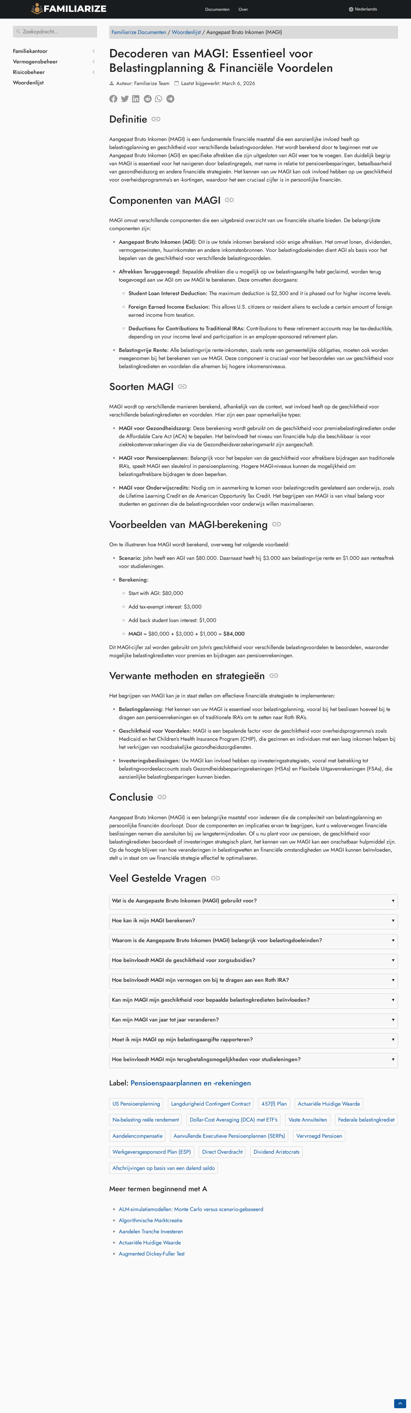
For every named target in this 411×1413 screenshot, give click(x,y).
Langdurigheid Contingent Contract (210, 1104)
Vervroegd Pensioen (319, 1136)
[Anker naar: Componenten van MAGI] (229, 200)
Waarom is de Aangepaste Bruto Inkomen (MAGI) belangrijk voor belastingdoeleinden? (217, 940)
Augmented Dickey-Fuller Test (151, 1254)
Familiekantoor (30, 51)
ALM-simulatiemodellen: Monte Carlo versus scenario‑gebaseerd (191, 1209)
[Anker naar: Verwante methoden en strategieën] (273, 675)
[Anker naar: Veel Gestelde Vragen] (215, 878)
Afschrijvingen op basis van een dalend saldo (164, 1168)
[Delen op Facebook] (115, 97)
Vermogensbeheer (35, 62)
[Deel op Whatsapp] (160, 97)
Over (243, 9)
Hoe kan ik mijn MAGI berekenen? (153, 920)
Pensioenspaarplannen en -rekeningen (191, 1083)
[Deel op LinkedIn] (138, 97)
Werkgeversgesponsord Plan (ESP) (152, 1152)
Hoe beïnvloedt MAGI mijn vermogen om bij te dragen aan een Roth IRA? (200, 980)
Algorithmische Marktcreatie (150, 1220)
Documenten (217, 9)
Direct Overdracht (222, 1152)
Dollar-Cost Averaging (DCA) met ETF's (233, 1120)
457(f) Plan (274, 1104)
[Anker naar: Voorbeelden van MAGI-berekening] (276, 524)
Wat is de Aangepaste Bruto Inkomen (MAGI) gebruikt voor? (184, 901)
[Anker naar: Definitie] (156, 119)
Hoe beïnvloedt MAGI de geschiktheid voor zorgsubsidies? (183, 960)
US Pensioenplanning (136, 1104)
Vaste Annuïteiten (308, 1120)
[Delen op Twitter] (126, 97)
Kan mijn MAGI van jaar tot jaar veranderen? (165, 1020)
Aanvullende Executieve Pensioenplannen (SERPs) (229, 1136)
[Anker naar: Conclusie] (162, 797)
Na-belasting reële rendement (146, 1120)
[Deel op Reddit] (149, 97)
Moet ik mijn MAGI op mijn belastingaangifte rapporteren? (182, 1039)
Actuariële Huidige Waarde (329, 1104)
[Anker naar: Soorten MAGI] (182, 386)
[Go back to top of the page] (400, 1403)
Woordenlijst (28, 83)
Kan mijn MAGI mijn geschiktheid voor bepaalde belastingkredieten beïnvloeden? (211, 1000)
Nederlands (365, 9)
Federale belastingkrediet (366, 1120)
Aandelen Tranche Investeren (151, 1231)
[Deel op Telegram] (172, 97)
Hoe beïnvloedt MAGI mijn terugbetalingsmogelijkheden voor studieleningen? (206, 1059)
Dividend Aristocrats (276, 1152)
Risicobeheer (29, 72)
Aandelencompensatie (137, 1136)
